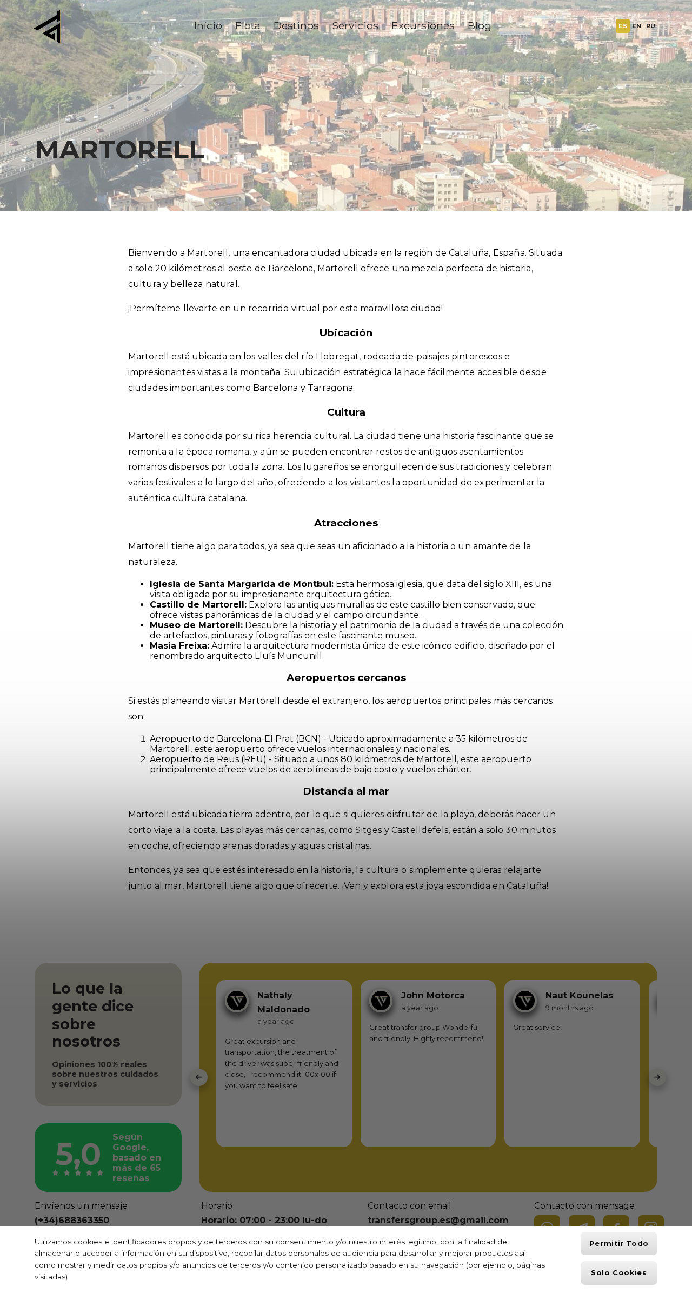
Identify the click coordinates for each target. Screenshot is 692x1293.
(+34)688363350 (72, 1220)
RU (650, 26)
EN (636, 26)
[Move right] (657, 1077)
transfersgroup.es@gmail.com (438, 1220)
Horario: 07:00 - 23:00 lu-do (264, 1220)
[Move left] (199, 1077)
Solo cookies (619, 1273)
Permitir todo (619, 1243)
